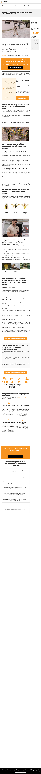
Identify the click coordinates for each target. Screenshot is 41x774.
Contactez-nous (4, 55)
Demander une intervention (15, 67)
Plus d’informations (23, 772)
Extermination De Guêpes (22, 397)
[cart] (37, 1)
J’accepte (16, 772)
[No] (39, 771)
